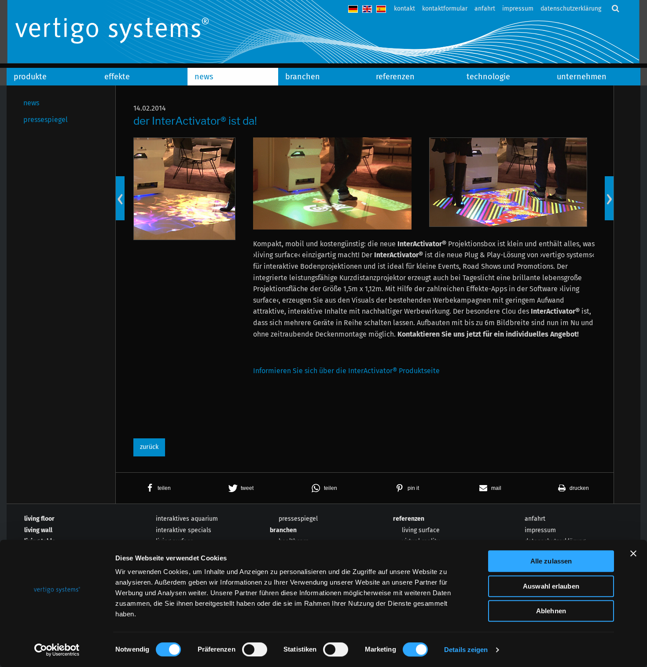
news (204, 77)
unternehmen (582, 77)
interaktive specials (183, 530)
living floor (39, 518)
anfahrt (484, 8)
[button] (157, 488)
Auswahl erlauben (551, 586)
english (367, 9)
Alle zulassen (551, 561)
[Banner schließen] (633, 553)
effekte (117, 77)
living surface (421, 530)
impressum (517, 8)
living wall (38, 530)
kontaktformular (444, 8)
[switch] (254, 649)
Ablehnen (551, 611)
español (381, 9)
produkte (30, 77)
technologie (488, 77)
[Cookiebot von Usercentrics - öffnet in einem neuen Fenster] (57, 649)
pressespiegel (45, 119)
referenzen (395, 77)
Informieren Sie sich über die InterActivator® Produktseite (346, 371)
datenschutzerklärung (570, 8)
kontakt (404, 8)
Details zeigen (466, 649)
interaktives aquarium (187, 518)
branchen (302, 77)
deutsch (353, 9)
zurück (149, 447)
